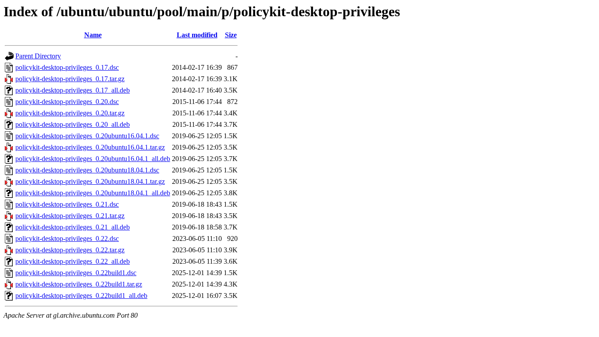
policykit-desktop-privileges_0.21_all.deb (72, 227)
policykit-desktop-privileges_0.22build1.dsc (75, 272)
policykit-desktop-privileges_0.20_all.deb (72, 124)
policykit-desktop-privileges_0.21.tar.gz (70, 215)
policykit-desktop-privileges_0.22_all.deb (72, 261)
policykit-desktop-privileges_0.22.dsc (67, 238)
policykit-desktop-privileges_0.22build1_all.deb (81, 295)
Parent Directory (38, 56)
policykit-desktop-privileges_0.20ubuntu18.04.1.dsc (87, 170)
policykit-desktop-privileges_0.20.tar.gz (70, 113)
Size (231, 35)
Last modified (197, 35)
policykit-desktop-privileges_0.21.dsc (67, 204)
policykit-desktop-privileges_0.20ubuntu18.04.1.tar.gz (90, 181)
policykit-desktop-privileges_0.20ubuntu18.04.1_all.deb (92, 193)
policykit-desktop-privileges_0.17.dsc (67, 67)
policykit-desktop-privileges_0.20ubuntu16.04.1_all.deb (92, 158)
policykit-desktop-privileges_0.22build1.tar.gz (78, 284)
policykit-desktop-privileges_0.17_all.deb (72, 90)
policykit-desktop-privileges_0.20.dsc (67, 101)
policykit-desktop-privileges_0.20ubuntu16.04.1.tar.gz (90, 147)
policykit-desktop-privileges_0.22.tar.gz (70, 250)
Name (93, 35)
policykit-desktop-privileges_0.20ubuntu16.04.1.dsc (87, 136)
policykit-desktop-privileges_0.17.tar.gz (70, 78)
